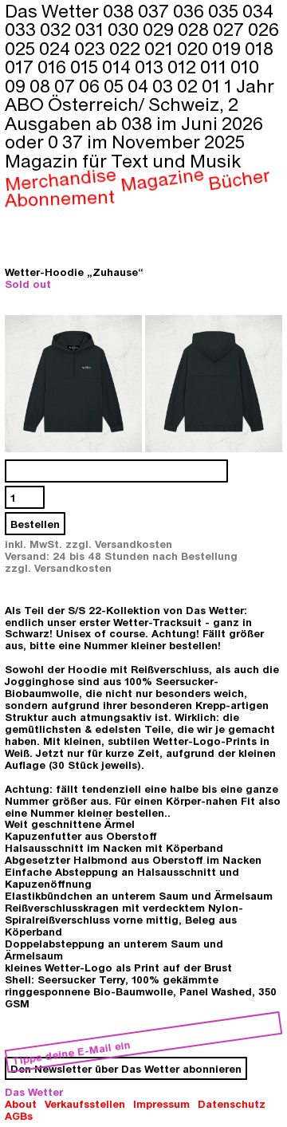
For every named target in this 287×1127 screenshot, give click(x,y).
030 (125, 29)
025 (22, 48)
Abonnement (60, 197)
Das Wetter (34, 1091)
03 (164, 85)
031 (91, 29)
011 (215, 66)
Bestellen (35, 524)
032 (57, 29)
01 (213, 85)
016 (53, 66)
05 (116, 85)
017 (21, 66)
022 (126, 48)
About (21, 1103)
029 (160, 29)
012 (183, 66)
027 (230, 29)
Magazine (162, 179)
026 (263, 29)
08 (41, 85)
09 (17, 85)
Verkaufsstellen (85, 1103)
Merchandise (60, 179)
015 (86, 66)
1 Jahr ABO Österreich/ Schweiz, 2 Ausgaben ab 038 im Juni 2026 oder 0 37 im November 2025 (139, 113)
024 (56, 48)
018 (259, 48)
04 (140, 85)
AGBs (19, 1115)
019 (228, 48)
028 (195, 29)
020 (194, 48)
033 (22, 29)
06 (91, 85)
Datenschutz (231, 1103)
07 (66, 85)
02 (189, 85)
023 (91, 48)
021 (160, 48)
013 (151, 66)
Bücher (239, 179)
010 (244, 66)
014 (118, 66)
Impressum (161, 1103)
